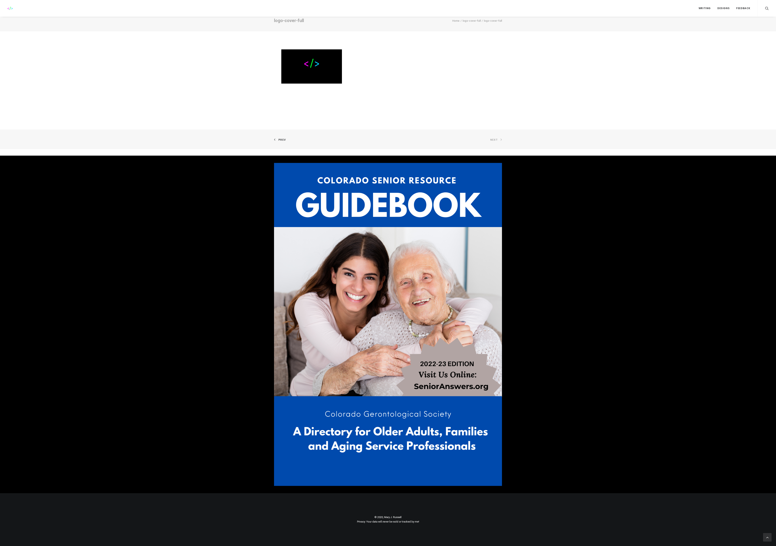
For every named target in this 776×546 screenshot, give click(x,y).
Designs (723, 8)
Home (456, 20)
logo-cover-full (472, 20)
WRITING (705, 8)
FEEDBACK (743, 8)
